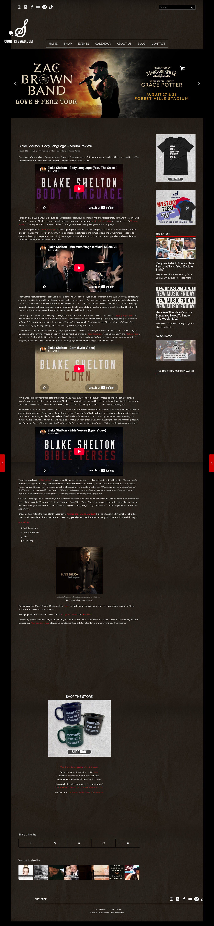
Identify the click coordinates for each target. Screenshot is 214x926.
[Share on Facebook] (31, 843)
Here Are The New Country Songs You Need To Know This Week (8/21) (174, 315)
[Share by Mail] (128, 843)
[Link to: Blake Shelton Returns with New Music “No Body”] (132, 872)
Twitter (74, 614)
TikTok (82, 792)
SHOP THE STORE (79, 697)
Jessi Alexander (95, 334)
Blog (35, 151)
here (67, 606)
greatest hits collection (101, 221)
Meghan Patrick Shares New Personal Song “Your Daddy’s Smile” (175, 266)
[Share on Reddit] (103, 843)
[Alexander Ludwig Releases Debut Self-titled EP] (211, 463)
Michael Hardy (132, 334)
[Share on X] (55, 843)
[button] (107, 83)
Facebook (87, 614)
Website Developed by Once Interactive (107, 913)
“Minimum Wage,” (48, 229)
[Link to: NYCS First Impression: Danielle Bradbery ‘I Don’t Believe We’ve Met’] (25, 872)
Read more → (186, 278)
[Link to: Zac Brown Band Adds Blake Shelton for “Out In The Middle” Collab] (117, 872)
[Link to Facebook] (32, 7)
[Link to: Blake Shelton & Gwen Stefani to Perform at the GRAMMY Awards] (71, 872)
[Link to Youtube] (38, 7)
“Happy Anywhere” (124, 315)
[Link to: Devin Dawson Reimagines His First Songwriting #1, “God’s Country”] (41, 872)
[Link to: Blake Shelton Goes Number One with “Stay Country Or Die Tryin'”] (56, 872)
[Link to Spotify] (44, 7)
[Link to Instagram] (19, 7)
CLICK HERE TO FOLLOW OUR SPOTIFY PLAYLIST (79, 787)
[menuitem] (53, 44)
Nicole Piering (74, 151)
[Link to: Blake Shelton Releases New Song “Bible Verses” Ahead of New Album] (86, 872)
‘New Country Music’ (40, 623)
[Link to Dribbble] (50, 7)
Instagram (65, 614)
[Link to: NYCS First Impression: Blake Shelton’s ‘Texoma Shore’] (101, 872)
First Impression (44, 151)
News (63, 151)
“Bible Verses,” (45, 480)
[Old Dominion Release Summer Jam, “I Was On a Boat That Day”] (2, 463)
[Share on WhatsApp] (79, 843)
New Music (55, 151)
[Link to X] (25, 7)
